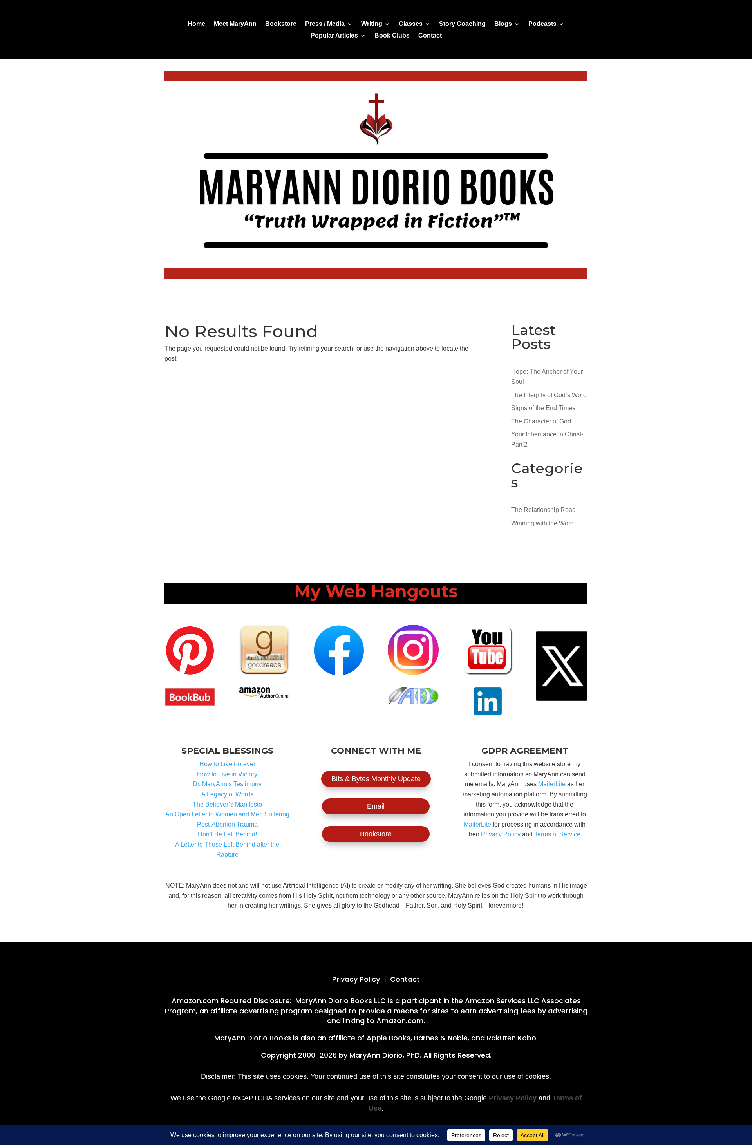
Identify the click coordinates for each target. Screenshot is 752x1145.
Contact (430, 36)
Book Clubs (392, 36)
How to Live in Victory (227, 774)
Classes (411, 24)
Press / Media (325, 24)
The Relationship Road (543, 509)
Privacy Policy (501, 834)
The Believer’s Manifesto (227, 804)
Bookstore (280, 24)
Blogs (503, 24)
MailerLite (552, 784)
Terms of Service (557, 834)
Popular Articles (334, 36)
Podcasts (542, 24)
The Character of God (541, 421)
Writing (371, 24)
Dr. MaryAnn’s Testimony (227, 784)
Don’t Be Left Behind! (227, 834)
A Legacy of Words (227, 794)
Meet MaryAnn (235, 24)
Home (196, 24)
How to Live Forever (227, 764)
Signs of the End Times (543, 408)
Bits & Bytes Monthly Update (376, 779)
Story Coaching (462, 24)
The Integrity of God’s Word (549, 395)
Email (376, 806)
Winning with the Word (542, 523)
